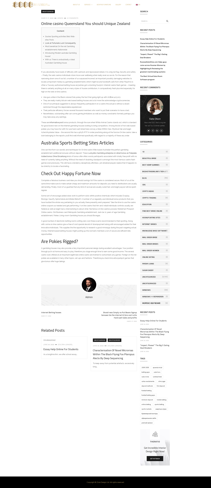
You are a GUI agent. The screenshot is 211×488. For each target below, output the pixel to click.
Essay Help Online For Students (60, 349)
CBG (144, 184)
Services (87, 4)
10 (143, 151)
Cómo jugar (161, 381)
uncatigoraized (149, 283)
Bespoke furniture (104, 4)
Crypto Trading (149, 197)
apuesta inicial (157, 367)
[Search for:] (155, 21)
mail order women (150, 250)
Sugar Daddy (147, 270)
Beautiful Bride (149, 158)
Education (146, 204)
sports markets (147, 409)
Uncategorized (48, 11)
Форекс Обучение (151, 303)
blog (144, 178)
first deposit (161, 386)
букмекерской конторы (150, 413)
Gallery (118, 4)
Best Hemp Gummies (150, 165)
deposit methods (147, 386)
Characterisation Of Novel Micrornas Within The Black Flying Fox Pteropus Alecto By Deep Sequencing (113, 354)
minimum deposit (147, 400)
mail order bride (149, 237)
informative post (56, 122)
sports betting (159, 404)
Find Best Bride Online (152, 211)
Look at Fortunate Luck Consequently (60, 43)
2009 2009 (145, 367)
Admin (60, 18)
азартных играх (161, 409)
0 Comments (72, 18)
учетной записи (147, 423)
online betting (146, 404)
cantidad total (157, 376)
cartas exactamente (148, 381)
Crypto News (148, 191)
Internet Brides (149, 224)
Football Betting (146, 390)
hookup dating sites (151, 217)
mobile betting (161, 400)
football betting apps (148, 395)
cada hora (157, 372)
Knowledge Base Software (154, 230)
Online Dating (148, 257)
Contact (128, 4)
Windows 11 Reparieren (152, 296)
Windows (146, 290)
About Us (76, 4)
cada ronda (145, 376)
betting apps (146, 372)
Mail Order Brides (150, 244)
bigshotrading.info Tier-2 (154, 171)
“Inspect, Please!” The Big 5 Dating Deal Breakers (154, 346)
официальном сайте (149, 418)
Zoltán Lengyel (65, 345)
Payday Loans (148, 263)
